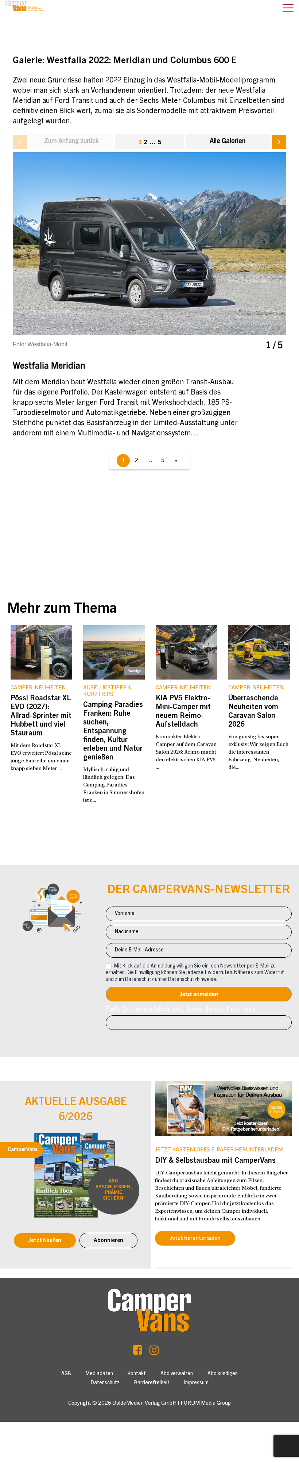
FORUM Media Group (205, 1403)
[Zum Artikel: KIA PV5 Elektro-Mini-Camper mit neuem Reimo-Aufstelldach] (186, 652)
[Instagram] (154, 1352)
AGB (66, 1374)
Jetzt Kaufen (44, 1240)
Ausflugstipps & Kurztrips (107, 691)
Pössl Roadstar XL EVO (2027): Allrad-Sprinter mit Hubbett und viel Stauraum (41, 716)
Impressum (196, 1383)
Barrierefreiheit (152, 1383)
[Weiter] (279, 142)
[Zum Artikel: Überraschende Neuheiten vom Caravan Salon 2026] (259, 652)
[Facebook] (137, 1352)
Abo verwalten (176, 1374)
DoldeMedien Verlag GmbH (144, 1403)
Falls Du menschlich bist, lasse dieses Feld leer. (181, 1010)
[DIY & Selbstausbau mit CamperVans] (223, 1108)
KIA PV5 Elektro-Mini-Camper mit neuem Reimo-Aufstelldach (183, 712)
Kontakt (137, 1374)
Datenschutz (105, 1383)
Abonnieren (108, 1240)
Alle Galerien (227, 141)
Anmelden (199, 994)
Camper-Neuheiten (38, 688)
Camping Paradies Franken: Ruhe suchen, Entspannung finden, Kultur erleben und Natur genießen (113, 732)
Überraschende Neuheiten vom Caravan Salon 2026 (253, 712)
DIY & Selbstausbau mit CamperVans (215, 1161)
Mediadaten (99, 1374)
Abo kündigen (222, 1374)
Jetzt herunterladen (195, 1238)
